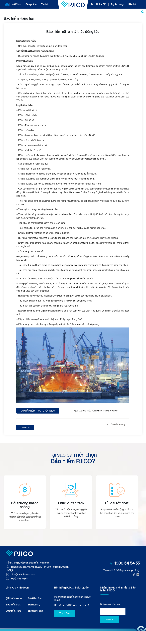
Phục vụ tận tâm (71, 503)
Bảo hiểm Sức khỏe (34, 598)
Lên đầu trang (117, 424)
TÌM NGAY (64, 613)
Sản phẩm (31, 4)
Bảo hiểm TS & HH (13, 605)
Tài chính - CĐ (98, 4)
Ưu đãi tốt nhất (117, 503)
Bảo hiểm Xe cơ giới (14, 598)
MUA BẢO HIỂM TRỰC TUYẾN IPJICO (38, 411)
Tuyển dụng (117, 4)
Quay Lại (25, 427)
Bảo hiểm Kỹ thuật (34, 605)
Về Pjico (16, 4)
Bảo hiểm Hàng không (13, 611)
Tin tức (45, 4)
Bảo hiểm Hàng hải (35, 611)
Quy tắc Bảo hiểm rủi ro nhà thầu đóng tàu (96, 411)
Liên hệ (132, 4)
